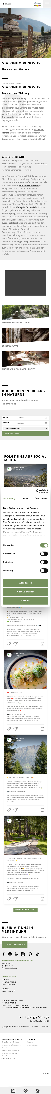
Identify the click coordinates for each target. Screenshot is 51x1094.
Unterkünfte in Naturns (11, 1039)
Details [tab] (25, 498)
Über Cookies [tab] (41, 498)
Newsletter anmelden (15, 944)
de (40, 1073)
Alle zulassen (25, 583)
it (43, 1073)
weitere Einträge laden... (25, 910)
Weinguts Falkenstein (26, 207)
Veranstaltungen (32, 1045)
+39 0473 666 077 (11, 968)
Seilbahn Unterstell (29, 185)
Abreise (6, 423)
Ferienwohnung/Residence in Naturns (11, 1046)
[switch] (44, 554)
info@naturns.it (39, 1021)
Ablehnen (25, 600)
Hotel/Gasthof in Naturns (10, 1042)
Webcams (30, 1042)
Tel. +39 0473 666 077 (34, 1017)
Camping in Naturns (8, 1059)
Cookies (42, 1026)
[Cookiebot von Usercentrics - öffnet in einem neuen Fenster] (36, 491)
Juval (42, 139)
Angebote (31, 1039)
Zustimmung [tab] (9, 498)
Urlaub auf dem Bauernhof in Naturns (11, 1055)
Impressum (35, 1026)
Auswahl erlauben (25, 592)
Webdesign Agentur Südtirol (5, 1074)
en (48, 1073)
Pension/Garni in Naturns (10, 1050)
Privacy (27, 1026)
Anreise (6, 418)
